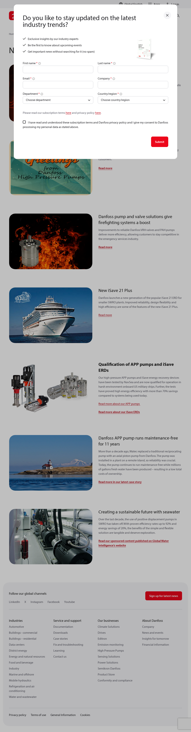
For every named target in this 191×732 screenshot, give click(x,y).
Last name (105, 63)
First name (30, 63)
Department (31, 94)
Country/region (108, 94)
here (68, 113)
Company (105, 78)
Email (27, 78)
